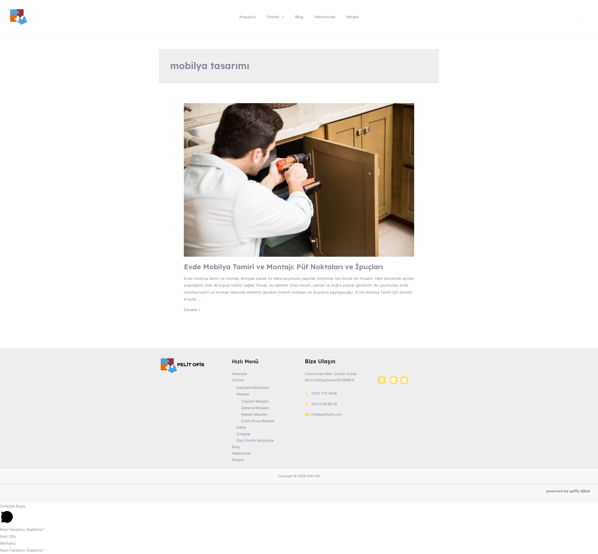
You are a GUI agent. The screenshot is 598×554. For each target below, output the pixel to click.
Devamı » (192, 309)
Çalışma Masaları (255, 408)
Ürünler (273, 16)
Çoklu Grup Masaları (258, 421)
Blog (299, 16)
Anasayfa (247, 16)
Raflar (241, 427)
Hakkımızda (324, 16)
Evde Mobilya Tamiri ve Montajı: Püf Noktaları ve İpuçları (283, 266)
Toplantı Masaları (255, 401)
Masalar (243, 394)
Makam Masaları (254, 414)
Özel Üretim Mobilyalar (255, 440)
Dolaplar (243, 434)
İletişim (352, 16)
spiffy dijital (579, 491)
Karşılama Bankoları (253, 387)
